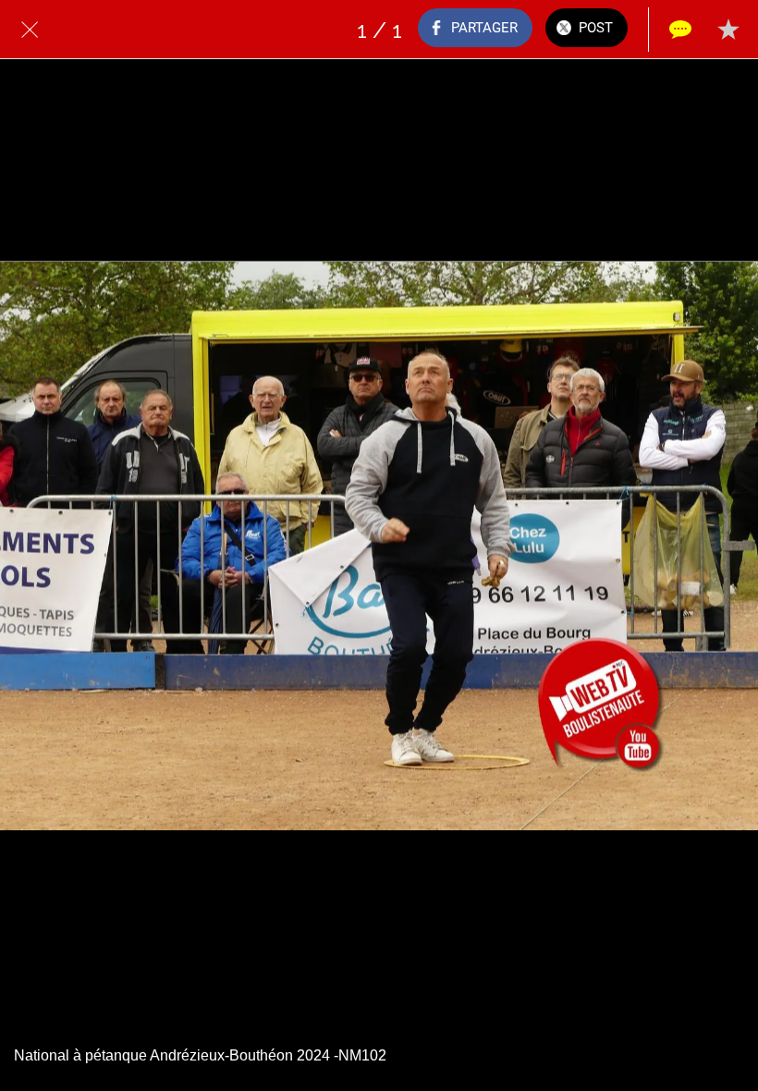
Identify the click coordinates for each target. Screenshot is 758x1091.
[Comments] (680, 29)
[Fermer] (29, 29)
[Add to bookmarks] (728, 29)
